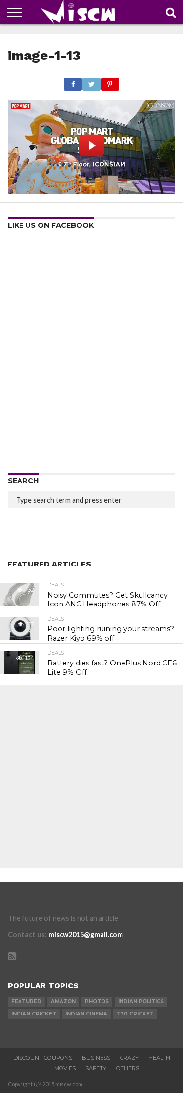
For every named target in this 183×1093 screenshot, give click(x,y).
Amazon (63, 1001)
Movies (65, 1068)
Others (127, 1068)
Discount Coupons (42, 1057)
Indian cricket (33, 1014)
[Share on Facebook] (73, 81)
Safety (95, 1068)
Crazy (129, 1057)
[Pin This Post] (110, 81)
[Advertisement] (91, 354)
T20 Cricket (135, 1014)
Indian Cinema (86, 1014)
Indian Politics (141, 1001)
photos (97, 1001)
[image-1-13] (91, 190)
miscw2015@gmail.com (85, 934)
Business (96, 1057)
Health (159, 1057)
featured (26, 1001)
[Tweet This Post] (91, 81)
